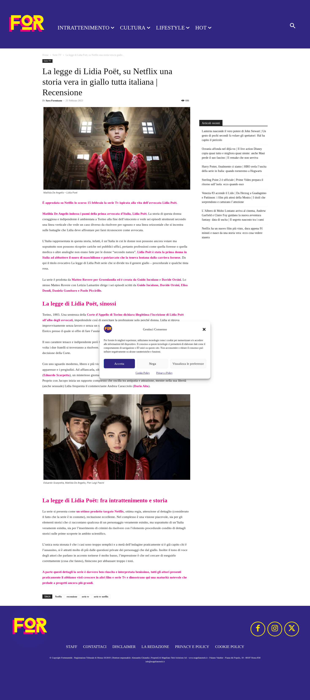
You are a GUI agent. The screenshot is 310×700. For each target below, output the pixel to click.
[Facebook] (258, 629)
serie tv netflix (101, 596)
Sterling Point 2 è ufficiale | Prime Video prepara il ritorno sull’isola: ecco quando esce (232, 182)
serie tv (85, 596)
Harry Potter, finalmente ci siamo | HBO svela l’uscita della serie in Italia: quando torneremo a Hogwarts (234, 169)
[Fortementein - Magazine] (23, 24)
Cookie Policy (143, 372)
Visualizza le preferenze (188, 363)
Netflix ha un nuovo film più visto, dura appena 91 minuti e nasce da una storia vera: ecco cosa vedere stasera (232, 233)
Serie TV (57, 55)
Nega (152, 363)
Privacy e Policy (164, 372)
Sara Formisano (54, 100)
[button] (204, 329)
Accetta (119, 363)
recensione (72, 596)
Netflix (58, 596)
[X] (291, 629)
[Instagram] (274, 629)
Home (45, 55)
